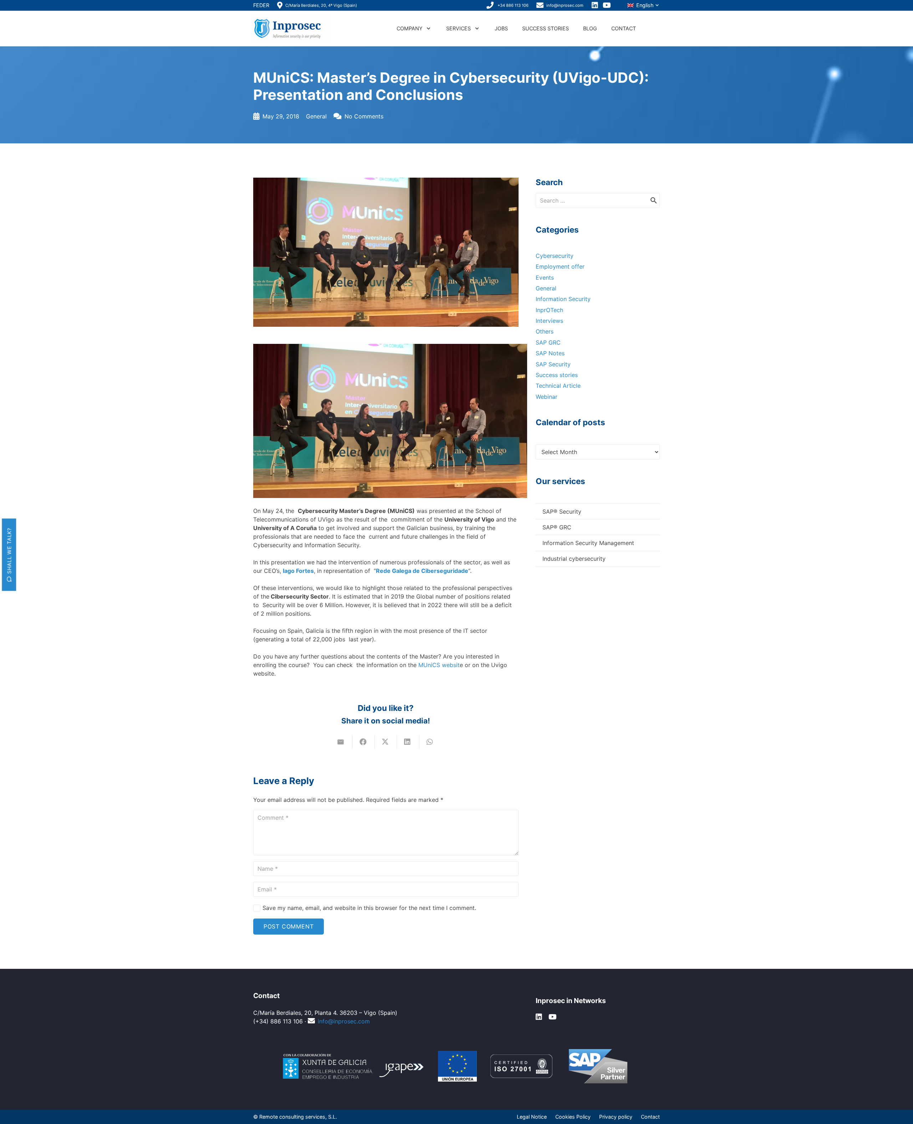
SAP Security (553, 364)
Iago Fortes (298, 570)
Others (545, 331)
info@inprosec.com (344, 1021)
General (316, 116)
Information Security (563, 298)
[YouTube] (607, 5)
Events (545, 277)
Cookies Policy (573, 1117)
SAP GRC (548, 342)
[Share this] (363, 742)
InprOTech (549, 310)
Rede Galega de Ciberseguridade (422, 570)
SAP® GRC (556, 527)
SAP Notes (550, 353)
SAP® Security (561, 511)
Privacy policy (615, 1117)
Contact (650, 1117)
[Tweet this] (386, 742)
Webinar (546, 396)
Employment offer (560, 266)
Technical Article (558, 385)
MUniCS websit (439, 664)
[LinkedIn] (595, 5)
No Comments (364, 116)
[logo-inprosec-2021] (292, 28)
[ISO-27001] (521, 1066)
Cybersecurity (554, 255)
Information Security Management (588, 542)
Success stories (557, 374)
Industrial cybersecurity (574, 558)
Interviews (549, 320)
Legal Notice (532, 1117)
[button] (643, 5)
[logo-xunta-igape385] (354, 1066)
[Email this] (341, 742)
